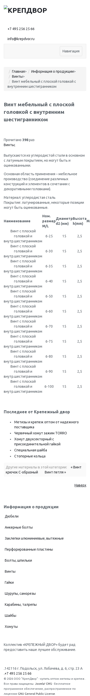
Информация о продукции (52, 71)
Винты (17, 76)
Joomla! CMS (43, 683)
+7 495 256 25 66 (21, 29)
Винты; (9, 145)
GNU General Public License (36, 693)
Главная (18, 71)
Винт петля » (55, 472)
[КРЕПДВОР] (25, 10)
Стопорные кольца (30, 456)
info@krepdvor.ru (21, 39)
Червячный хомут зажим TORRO (40, 433)
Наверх (80, 485)
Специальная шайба (30, 450)
